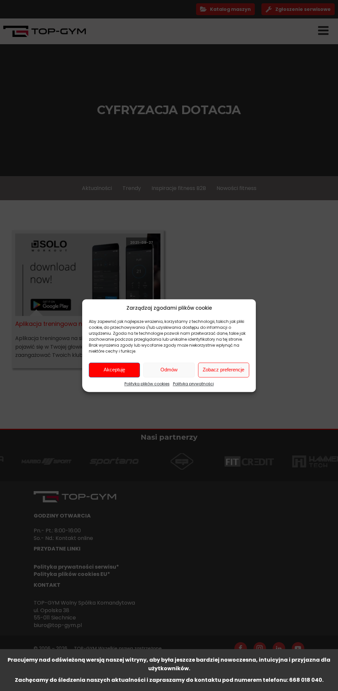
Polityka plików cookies (147, 384)
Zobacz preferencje (223, 369)
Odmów (169, 369)
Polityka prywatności (193, 384)
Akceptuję (114, 369)
